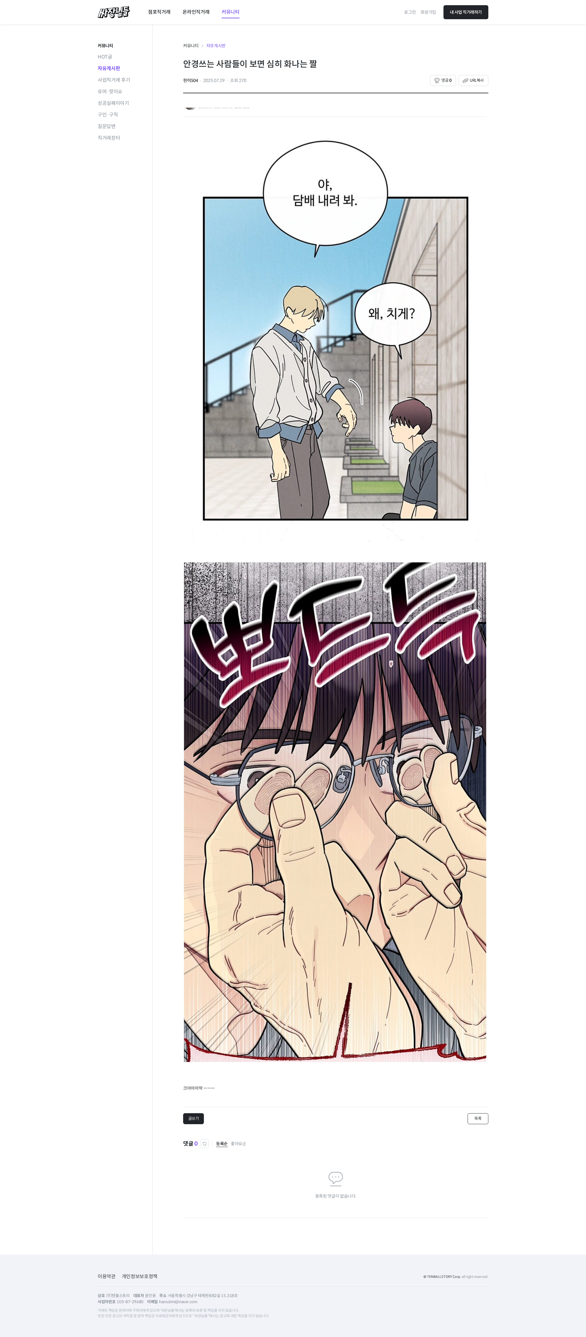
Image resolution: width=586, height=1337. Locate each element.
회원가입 (428, 12)
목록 (477, 1118)
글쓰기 (193, 1118)
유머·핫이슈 (110, 91)
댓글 (446, 80)
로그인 (410, 12)
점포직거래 (159, 12)
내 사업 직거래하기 (466, 12)
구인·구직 (108, 115)
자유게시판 (109, 68)
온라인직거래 (196, 12)
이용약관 (107, 1276)
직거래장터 (109, 138)
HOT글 (105, 57)
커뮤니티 (231, 12)
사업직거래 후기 (114, 80)
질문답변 (107, 126)
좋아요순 (238, 1143)
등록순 (222, 1143)
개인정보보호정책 (139, 1276)
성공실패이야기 (113, 103)
